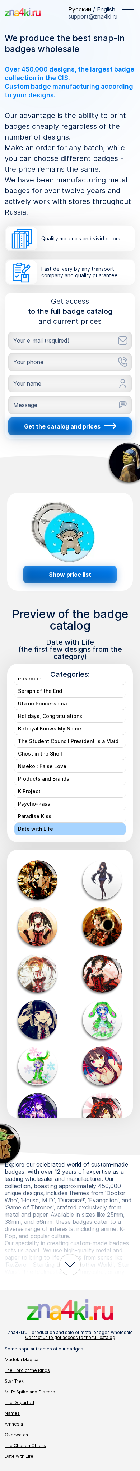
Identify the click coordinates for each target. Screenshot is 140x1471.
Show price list (70, 574)
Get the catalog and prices (62, 426)
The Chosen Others (25, 1445)
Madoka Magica (21, 1359)
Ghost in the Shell (40, 754)
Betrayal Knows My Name (49, 728)
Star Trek (14, 1381)
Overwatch (16, 1434)
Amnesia (14, 1424)
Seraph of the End (40, 691)
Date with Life (35, 829)
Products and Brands (43, 779)
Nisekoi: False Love (42, 766)
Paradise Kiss (34, 816)
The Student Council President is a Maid (68, 741)
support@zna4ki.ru (92, 16)
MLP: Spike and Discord (30, 1391)
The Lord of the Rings (27, 1370)
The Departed (19, 1402)
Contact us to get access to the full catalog (70, 1337)
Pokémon (29, 678)
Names (12, 1413)
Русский (79, 9)
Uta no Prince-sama (42, 703)
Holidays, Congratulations (50, 716)
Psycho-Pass (34, 804)
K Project (29, 791)
